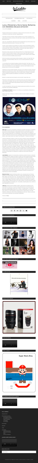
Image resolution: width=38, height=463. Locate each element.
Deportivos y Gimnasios (7, 432)
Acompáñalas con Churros (7, 418)
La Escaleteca (5, 420)
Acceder (31, 459)
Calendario (3, 425)
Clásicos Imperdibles (6, 419)
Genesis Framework (22, 459)
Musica (8, 195)
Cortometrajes (4, 423)
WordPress (28, 459)
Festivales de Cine (4, 413)
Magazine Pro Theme (14, 459)
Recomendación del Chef (7, 417)
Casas (4, 433)
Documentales (5, 421)
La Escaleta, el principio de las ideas (19, 9)
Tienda (3, 427)
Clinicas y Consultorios (7, 434)
